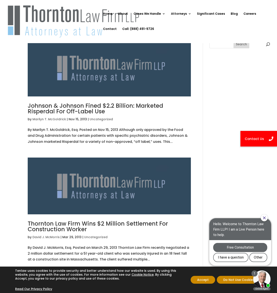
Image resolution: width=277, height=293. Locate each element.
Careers (249, 14)
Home (107, 14)
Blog (234, 14)
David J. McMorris (46, 237)
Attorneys (179, 14)
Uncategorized (101, 119)
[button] (258, 138)
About (123, 14)
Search (241, 44)
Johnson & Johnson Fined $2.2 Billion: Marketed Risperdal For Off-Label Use (95, 108)
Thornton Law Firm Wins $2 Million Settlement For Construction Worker (98, 226)
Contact (110, 29)
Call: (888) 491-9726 (138, 29)
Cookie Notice (143, 274)
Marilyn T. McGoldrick (49, 119)
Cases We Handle (147, 14)
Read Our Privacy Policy (33, 289)
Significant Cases (211, 14)
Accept (203, 280)
